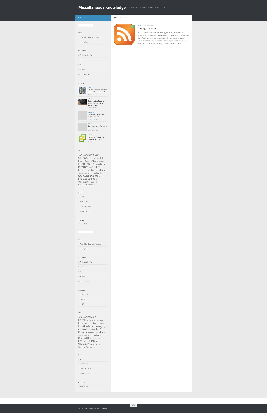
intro (90, 167)
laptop (94, 170)
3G (81, 155)
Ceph (97, 155)
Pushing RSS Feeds (147, 28)
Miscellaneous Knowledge (102, 7)
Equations (101, 161)
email (96, 161)
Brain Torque (84, 294)
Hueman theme (103, 408)
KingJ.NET (83, 299)
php (80, 178)
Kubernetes (84, 170)
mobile (91, 173)
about (84, 155)
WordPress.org (85, 211)
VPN (97, 181)
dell (101, 158)
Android (90, 154)
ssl (86, 179)
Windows (82, 185)
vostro (92, 182)
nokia (96, 173)
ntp (100, 173)
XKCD (82, 304)
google (104, 164)
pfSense (93, 175)
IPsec (93, 167)
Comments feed (85, 206)
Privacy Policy (84, 42)
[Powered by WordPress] (86, 408)
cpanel (90, 158)
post (84, 179)
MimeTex (86, 173)
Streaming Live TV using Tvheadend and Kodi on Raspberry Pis (96, 103)
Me (81, 65)
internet (83, 167)
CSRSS (97, 158)
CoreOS (83, 158)
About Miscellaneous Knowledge (91, 37)
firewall (97, 164)
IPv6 (98, 166)
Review (82, 69)
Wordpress (91, 185)
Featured (89, 163)
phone (101, 176)
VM (97, 179)
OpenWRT (83, 175)
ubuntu (91, 178)
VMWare (83, 182)
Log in (82, 197)
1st (79, 155)
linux (102, 170)
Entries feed (84, 202)
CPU (95, 158)
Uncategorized (85, 74)
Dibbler (81, 161)
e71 (92, 161)
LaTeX (98, 170)
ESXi (81, 164)
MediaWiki (80, 173)
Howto (140, 25)
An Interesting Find (86, 55)
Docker (87, 161)
